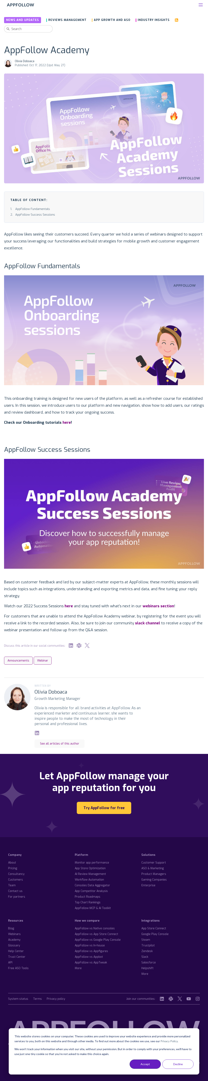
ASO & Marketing (152, 868)
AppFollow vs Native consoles (95, 928)
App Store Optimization (90, 868)
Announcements (18, 661)
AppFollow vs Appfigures (91, 951)
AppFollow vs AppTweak (91, 962)
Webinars (14, 934)
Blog (11, 928)
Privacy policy (56, 999)
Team (12, 885)
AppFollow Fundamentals (32, 209)
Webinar (42, 661)
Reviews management (67, 20)
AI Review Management (90, 874)
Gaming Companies (154, 880)
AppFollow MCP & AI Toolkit (93, 908)
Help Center (16, 951)
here (67, 422)
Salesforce (148, 962)
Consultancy (16, 874)
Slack (144, 957)
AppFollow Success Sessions (35, 215)
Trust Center (16, 957)
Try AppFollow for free (104, 807)
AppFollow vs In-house (90, 945)
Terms (37, 999)
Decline (178, 1064)
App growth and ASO (112, 20)
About (12, 863)
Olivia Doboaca (24, 61)
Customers (15, 880)
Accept (145, 1064)
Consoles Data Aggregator (92, 885)
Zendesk (147, 951)
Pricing (12, 868)
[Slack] (79, 645)
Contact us (15, 891)
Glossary (14, 945)
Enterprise (148, 885)
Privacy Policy (169, 1041)
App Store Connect (153, 928)
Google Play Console (155, 934)
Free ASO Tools (18, 968)
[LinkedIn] (70, 645)
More (78, 968)
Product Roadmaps (87, 897)
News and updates (22, 20)
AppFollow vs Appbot (89, 957)
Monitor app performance (92, 863)
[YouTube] (188, 999)
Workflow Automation (89, 880)
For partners (16, 897)
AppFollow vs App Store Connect (96, 934)
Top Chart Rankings (88, 902)
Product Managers (153, 874)
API (10, 962)
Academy (14, 940)
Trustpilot (148, 945)
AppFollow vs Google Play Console (98, 940)
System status (18, 999)
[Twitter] (87, 645)
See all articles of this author (59, 744)
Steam (145, 940)
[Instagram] (197, 999)
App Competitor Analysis (91, 891)
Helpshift (147, 968)
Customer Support (153, 863)
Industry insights (154, 20)
